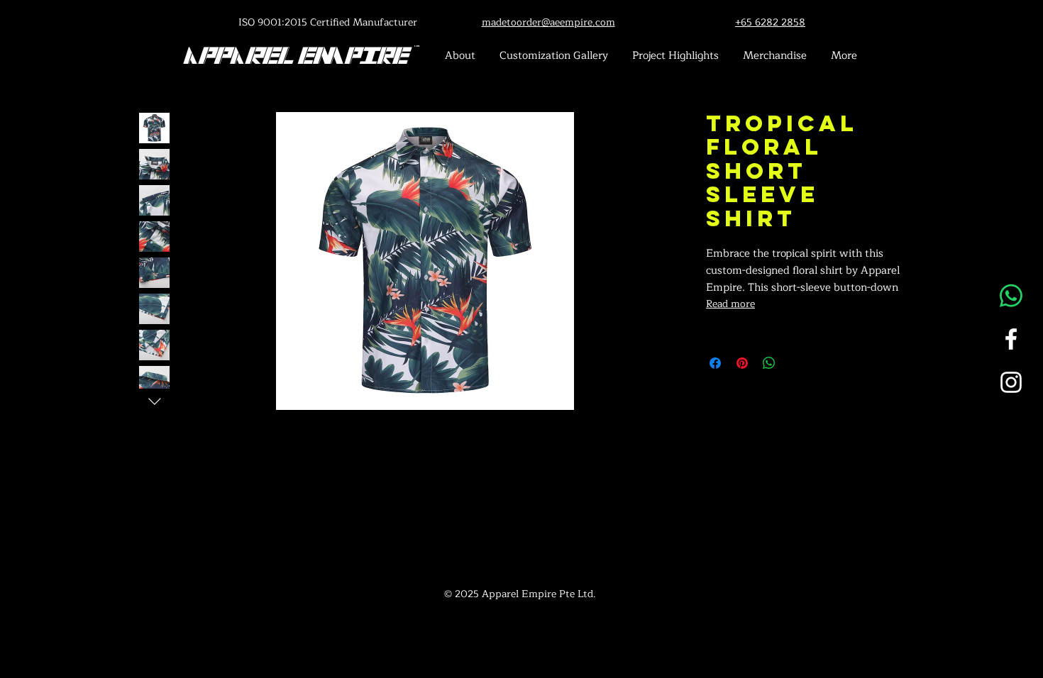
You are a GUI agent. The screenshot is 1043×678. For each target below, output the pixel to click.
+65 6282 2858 (770, 22)
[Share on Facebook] (715, 363)
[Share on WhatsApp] (769, 363)
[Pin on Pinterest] (742, 363)
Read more (730, 304)
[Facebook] (1011, 339)
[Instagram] (1011, 382)
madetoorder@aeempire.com (548, 22)
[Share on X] (796, 363)
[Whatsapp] (1011, 296)
